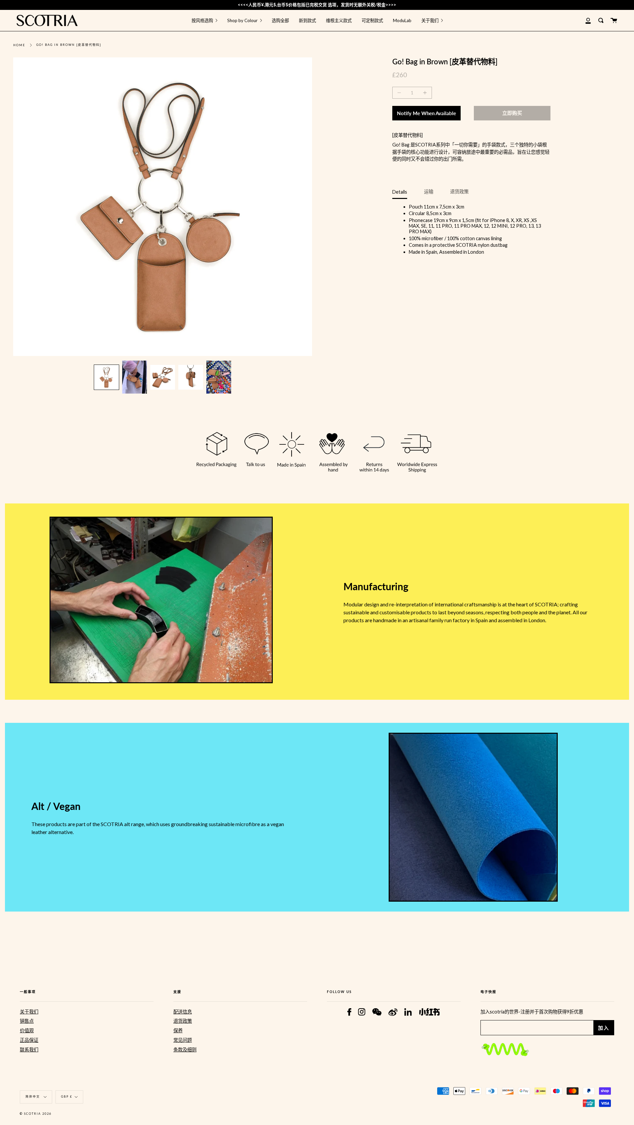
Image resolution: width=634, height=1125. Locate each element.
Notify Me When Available (426, 113)
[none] (106, 377)
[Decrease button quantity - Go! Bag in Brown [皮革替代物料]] (400, 92)
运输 (428, 191)
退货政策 (459, 191)
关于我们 (29, 1011)
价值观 (27, 1030)
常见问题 (182, 1040)
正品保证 (29, 1040)
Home (19, 45)
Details (399, 192)
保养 (178, 1030)
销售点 (27, 1021)
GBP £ (66, 1097)
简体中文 (33, 1097)
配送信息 (182, 1011)
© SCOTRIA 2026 (36, 1113)
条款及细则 (184, 1049)
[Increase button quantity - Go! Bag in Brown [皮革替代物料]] (424, 92)
